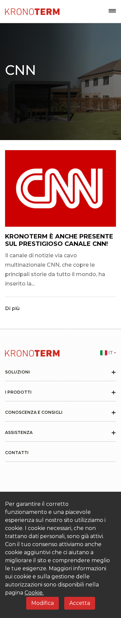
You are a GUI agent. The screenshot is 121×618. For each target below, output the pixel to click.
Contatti (17, 453)
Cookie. (34, 592)
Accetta (79, 603)
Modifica (42, 603)
